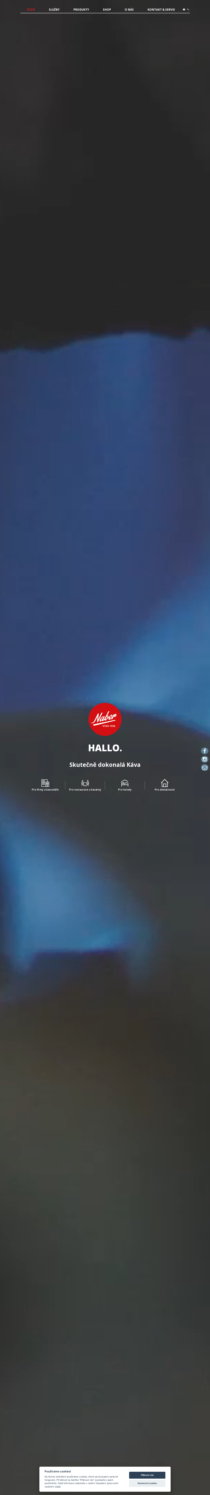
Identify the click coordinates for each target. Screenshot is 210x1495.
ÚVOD (31, 9)
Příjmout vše (147, 1475)
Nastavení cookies (147, 1483)
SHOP (107, 9)
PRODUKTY (81, 9)
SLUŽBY (54, 9)
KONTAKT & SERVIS (161, 9)
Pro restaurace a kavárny (85, 789)
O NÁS (129, 9)
